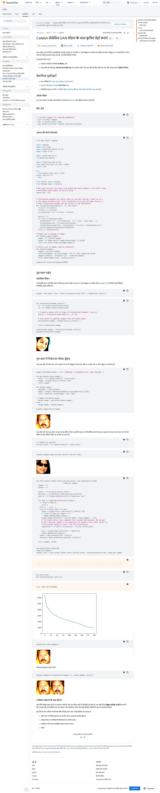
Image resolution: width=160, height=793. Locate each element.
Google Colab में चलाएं (48, 46)
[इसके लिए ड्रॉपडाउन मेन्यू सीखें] (41, 2)
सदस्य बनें (135, 788)
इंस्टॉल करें (28, 3)
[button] (13, 57)
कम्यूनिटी (70, 3)
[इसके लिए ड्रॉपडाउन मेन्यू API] (50, 2)
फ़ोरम (33, 769)
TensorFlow (40, 33)
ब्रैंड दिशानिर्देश (100, 776)
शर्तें (33, 788)
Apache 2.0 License (114, 746)
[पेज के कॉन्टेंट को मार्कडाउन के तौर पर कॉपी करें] (117, 38)
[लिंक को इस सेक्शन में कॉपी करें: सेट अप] (46, 108)
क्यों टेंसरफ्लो (84, 3)
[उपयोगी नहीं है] (127, 32)
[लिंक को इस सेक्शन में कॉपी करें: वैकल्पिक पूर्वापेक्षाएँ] (58, 76)
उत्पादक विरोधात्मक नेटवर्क (49, 85)
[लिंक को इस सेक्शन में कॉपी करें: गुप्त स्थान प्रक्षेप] (53, 273)
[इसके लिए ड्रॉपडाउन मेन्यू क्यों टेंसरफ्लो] (90, 2)
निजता (38, 788)
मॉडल (40, 14)
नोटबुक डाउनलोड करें (86, 46)
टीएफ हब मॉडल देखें (107, 46)
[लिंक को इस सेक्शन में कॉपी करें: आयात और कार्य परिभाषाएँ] (59, 132)
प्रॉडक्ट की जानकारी (101, 769)
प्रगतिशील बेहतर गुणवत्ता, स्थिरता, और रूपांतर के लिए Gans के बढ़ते (79, 89)
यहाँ (37, 100)
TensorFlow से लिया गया (103, 779)
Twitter (34, 776)
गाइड (16, 14)
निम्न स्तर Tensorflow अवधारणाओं (61, 82)
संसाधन (57, 3)
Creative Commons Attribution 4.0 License (79, 746)
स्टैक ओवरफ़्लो (100, 772)
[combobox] (113, 3)
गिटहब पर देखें (68, 46)
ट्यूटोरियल (25, 14)
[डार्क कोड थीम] (124, 114)
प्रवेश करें (154, 2)
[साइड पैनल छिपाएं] (26, 789)
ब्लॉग (33, 765)
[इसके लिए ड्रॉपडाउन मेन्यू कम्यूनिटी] (75, 2)
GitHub (146, 3)
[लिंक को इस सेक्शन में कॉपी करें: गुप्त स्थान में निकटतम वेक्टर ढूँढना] (72, 359)
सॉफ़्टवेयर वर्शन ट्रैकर (102, 765)
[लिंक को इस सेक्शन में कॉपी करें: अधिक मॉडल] (49, 96)
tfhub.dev (71, 100)
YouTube (35, 779)
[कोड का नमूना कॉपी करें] (127, 114)
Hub (5, 9)
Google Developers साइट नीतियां (53, 748)
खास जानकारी (7, 14)
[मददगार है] (124, 32)
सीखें (37, 3)
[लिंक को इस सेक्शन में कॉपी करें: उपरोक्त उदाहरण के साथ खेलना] (64, 700)
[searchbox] (15, 21)
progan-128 (104, 283)
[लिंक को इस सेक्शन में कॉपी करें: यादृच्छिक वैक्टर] (51, 279)
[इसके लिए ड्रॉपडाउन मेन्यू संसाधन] (62, 2)
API (47, 3)
